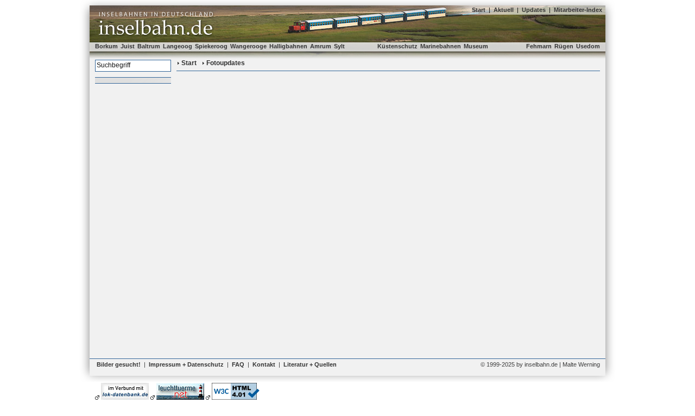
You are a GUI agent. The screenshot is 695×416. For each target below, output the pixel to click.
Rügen (563, 46)
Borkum (106, 46)
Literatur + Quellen (310, 364)
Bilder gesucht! (119, 364)
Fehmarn (539, 46)
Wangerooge (248, 46)
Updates (534, 10)
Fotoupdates (225, 63)
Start (478, 10)
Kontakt (263, 364)
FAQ (238, 364)
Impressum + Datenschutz (186, 364)
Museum (476, 46)
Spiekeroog (211, 46)
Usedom (588, 46)
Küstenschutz (397, 46)
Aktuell (504, 10)
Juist (128, 46)
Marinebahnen (440, 46)
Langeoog (177, 46)
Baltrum (148, 46)
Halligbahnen (288, 46)
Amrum (320, 46)
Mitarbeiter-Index (578, 10)
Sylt (339, 46)
